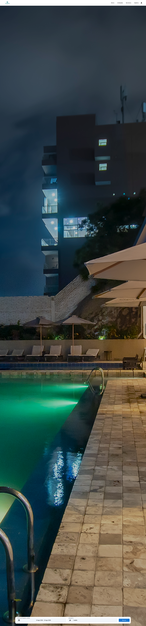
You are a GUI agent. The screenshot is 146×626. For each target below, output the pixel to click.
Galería (136, 3)
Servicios (128, 3)
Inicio (112, 3)
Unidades (120, 3)
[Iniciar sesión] (141, 2)
